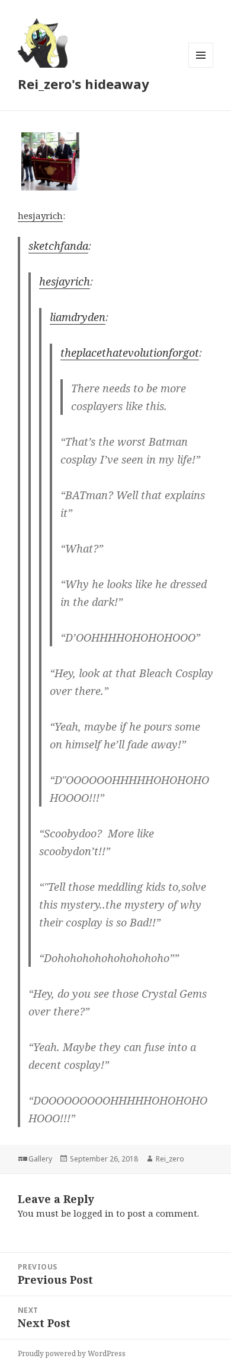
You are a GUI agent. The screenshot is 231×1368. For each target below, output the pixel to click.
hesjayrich (40, 215)
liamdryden (77, 317)
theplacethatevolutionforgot (129, 352)
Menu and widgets (201, 67)
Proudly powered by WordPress (72, 1353)
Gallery (40, 1159)
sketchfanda (58, 246)
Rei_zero (170, 1159)
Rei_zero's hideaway (83, 84)
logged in (93, 1213)
